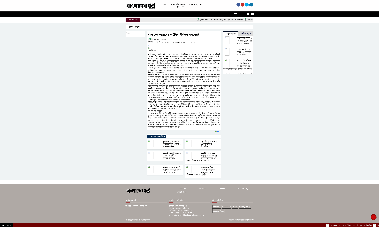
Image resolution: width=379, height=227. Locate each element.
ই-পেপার (220, 14)
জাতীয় (135, 14)
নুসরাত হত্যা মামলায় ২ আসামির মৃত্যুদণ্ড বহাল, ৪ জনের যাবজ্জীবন (211, 20)
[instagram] (247, 5)
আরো (212, 14)
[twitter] (242, 5)
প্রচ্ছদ (128, 14)
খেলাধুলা (182, 14)
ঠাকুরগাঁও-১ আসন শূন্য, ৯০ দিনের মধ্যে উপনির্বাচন (209, 144)
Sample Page (182, 192)
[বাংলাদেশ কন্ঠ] (141, 5)
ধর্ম (189, 14)
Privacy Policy (242, 189)
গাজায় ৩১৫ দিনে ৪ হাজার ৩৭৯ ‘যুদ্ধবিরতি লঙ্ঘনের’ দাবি (244, 52)
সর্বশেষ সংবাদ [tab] (231, 34)
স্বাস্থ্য (201, 14)
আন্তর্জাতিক (173, 14)
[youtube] (251, 5)
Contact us (202, 189)
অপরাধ (149, 14)
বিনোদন (194, 14)
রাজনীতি (142, 14)
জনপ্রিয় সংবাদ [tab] (246, 33)
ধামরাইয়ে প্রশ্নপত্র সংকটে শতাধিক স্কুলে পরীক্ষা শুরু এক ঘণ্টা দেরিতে (172, 170)
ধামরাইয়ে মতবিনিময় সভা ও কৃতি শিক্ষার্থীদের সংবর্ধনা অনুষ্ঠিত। (172, 156)
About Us (182, 189)
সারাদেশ (164, 14)
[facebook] (238, 5)
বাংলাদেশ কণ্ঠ (248, 220)
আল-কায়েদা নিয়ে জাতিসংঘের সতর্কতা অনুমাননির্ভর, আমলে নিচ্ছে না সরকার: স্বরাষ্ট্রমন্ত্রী (201, 171)
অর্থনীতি (156, 14)
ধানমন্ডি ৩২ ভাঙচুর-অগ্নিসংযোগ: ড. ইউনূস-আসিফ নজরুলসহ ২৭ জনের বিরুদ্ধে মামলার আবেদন (202, 157)
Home (222, 189)
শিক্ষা (206, 14)
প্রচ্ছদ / (131, 27)
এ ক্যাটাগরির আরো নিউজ (156, 136)
